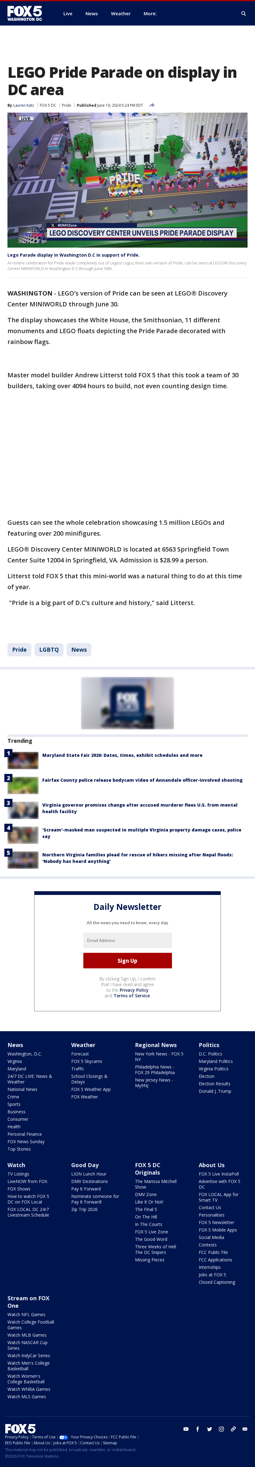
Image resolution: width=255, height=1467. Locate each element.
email (245, 1429)
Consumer (17, 1119)
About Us (212, 1165)
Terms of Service (132, 996)
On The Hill (146, 1217)
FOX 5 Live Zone (151, 1232)
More (149, 13)
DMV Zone (146, 1194)
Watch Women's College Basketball (25, 1379)
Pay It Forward (86, 1189)
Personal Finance (24, 1134)
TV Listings (18, 1174)
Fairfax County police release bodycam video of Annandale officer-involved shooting (142, 780)
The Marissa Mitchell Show (156, 1184)
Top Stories (19, 1149)
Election (207, 1076)
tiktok (233, 1429)
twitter (210, 1429)
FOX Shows (18, 1189)
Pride (66, 105)
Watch (16, 1165)
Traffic (77, 1069)
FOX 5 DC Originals (147, 1168)
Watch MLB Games (27, 1335)
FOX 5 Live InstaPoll (219, 1174)
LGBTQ (49, 649)
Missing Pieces (150, 1260)
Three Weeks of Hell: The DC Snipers (156, 1249)
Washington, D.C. (24, 1054)
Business (16, 1112)
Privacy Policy (134, 990)
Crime (13, 1097)
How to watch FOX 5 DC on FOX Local (28, 1199)
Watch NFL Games (26, 1314)
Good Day (85, 1165)
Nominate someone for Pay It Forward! (95, 1199)
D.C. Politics (210, 1054)
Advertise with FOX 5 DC (219, 1184)
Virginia (14, 1061)
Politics (209, 1045)
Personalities (212, 1215)
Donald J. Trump (215, 1091)
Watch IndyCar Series (28, 1355)
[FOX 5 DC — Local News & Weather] (28, 13)
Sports (14, 1104)
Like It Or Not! (149, 1202)
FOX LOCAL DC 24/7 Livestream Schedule (28, 1212)
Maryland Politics (216, 1061)
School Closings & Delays (89, 1079)
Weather (83, 1045)
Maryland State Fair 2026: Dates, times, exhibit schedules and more (122, 755)
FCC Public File (213, 1252)
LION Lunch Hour (88, 1174)
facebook (198, 1429)
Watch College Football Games (30, 1324)
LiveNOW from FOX (27, 1181)
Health (14, 1126)
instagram (221, 1429)
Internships (210, 1267)
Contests (208, 1245)
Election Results (214, 1084)
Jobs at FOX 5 (212, 1275)
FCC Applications (215, 1260)
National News (22, 1089)
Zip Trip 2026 (84, 1209)
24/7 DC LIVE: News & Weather (29, 1079)
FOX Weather (84, 1097)
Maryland (16, 1069)
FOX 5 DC (48, 105)
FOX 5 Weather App (91, 1089)
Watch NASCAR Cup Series (27, 1345)
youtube (186, 1429)
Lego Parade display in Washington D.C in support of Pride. (73, 255)
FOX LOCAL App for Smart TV (219, 1197)
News (79, 649)
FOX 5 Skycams (86, 1061)
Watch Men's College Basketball (28, 1366)
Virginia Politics (214, 1069)
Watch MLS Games (26, 1396)
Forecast (80, 1054)
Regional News (156, 1045)
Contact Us (210, 1207)
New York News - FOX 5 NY (159, 1056)
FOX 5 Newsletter (216, 1222)
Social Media (211, 1237)
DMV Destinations (89, 1181)
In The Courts (148, 1224)
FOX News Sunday (25, 1141)
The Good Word (151, 1239)
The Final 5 (146, 1209)
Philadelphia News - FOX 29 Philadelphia (155, 1069)
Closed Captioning (217, 1282)
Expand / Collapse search (244, 14)
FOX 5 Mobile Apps (218, 1230)
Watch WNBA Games (28, 1389)
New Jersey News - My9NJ (154, 1082)
